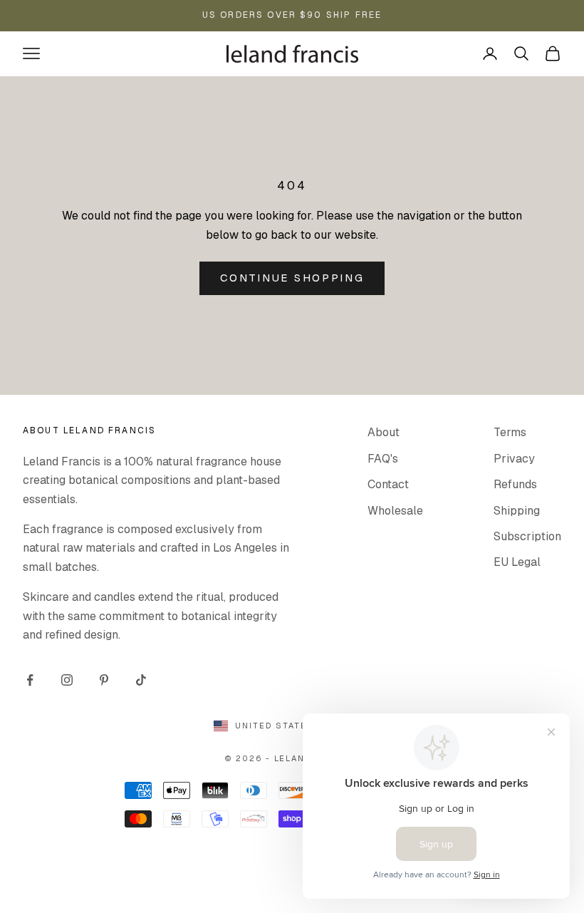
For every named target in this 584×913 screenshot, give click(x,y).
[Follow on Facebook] (30, 680)
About (383, 432)
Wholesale (395, 510)
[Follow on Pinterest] (104, 680)
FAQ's (382, 458)
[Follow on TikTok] (141, 680)
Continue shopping (292, 277)
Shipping (517, 510)
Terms (510, 432)
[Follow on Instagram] (67, 680)
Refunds (515, 484)
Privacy (514, 458)
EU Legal (517, 561)
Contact (388, 484)
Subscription (527, 536)
